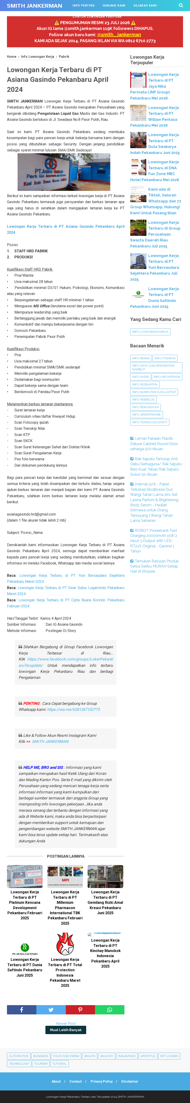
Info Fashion (165, 358)
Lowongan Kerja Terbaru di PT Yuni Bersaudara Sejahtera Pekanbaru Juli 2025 (154, 267)
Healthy (106, 1056)
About (56, 1081)
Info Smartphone (146, 414)
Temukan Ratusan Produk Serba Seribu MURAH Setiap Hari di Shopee (154, 566)
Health (89, 1056)
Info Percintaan (145, 407)
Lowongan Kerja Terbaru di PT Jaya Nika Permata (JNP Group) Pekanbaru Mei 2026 (154, 86)
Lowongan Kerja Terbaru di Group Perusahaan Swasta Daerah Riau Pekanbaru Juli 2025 (155, 234)
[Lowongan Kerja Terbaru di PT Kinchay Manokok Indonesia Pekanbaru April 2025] (105, 934)
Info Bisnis (141, 358)
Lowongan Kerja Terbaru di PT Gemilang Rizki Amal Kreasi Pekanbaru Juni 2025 (105, 902)
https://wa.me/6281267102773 (73, 709)
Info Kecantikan (167, 376)
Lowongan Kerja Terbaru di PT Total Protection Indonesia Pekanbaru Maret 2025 (65, 972)
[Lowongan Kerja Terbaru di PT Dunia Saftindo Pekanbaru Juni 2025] (25, 944)
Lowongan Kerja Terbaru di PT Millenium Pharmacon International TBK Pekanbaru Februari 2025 (65, 907)
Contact (76, 1081)
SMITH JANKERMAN (34, 5)
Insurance (127, 1056)
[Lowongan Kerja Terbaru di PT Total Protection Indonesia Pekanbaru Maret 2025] (65, 944)
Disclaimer (129, 1081)
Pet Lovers (169, 1056)
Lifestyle (147, 1056)
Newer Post (66, 1023)
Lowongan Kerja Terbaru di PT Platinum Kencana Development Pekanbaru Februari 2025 (24, 905)
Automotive (18, 1056)
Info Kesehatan (144, 384)
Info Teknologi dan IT (149, 422)
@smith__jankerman (119, 34)
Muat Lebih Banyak (66, 1030)
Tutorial (59, 1063)
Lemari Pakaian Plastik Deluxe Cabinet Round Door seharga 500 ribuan (154, 443)
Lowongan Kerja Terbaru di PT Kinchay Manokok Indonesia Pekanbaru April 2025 (105, 953)
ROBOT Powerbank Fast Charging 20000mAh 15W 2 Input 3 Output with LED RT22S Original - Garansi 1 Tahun (153, 541)
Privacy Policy (102, 1081)
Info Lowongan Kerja (150, 331)
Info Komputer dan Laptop (154, 392)
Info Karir (140, 376)
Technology (19, 1063)
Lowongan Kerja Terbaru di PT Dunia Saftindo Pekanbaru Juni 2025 (24, 967)
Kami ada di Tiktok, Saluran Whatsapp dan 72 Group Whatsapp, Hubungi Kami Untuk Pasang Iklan (155, 201)
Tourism (41, 1063)
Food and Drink (66, 1056)
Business (40, 1056)
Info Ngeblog (143, 399)
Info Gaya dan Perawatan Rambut (153, 367)
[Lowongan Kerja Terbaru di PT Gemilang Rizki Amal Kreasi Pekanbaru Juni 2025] (105, 876)
